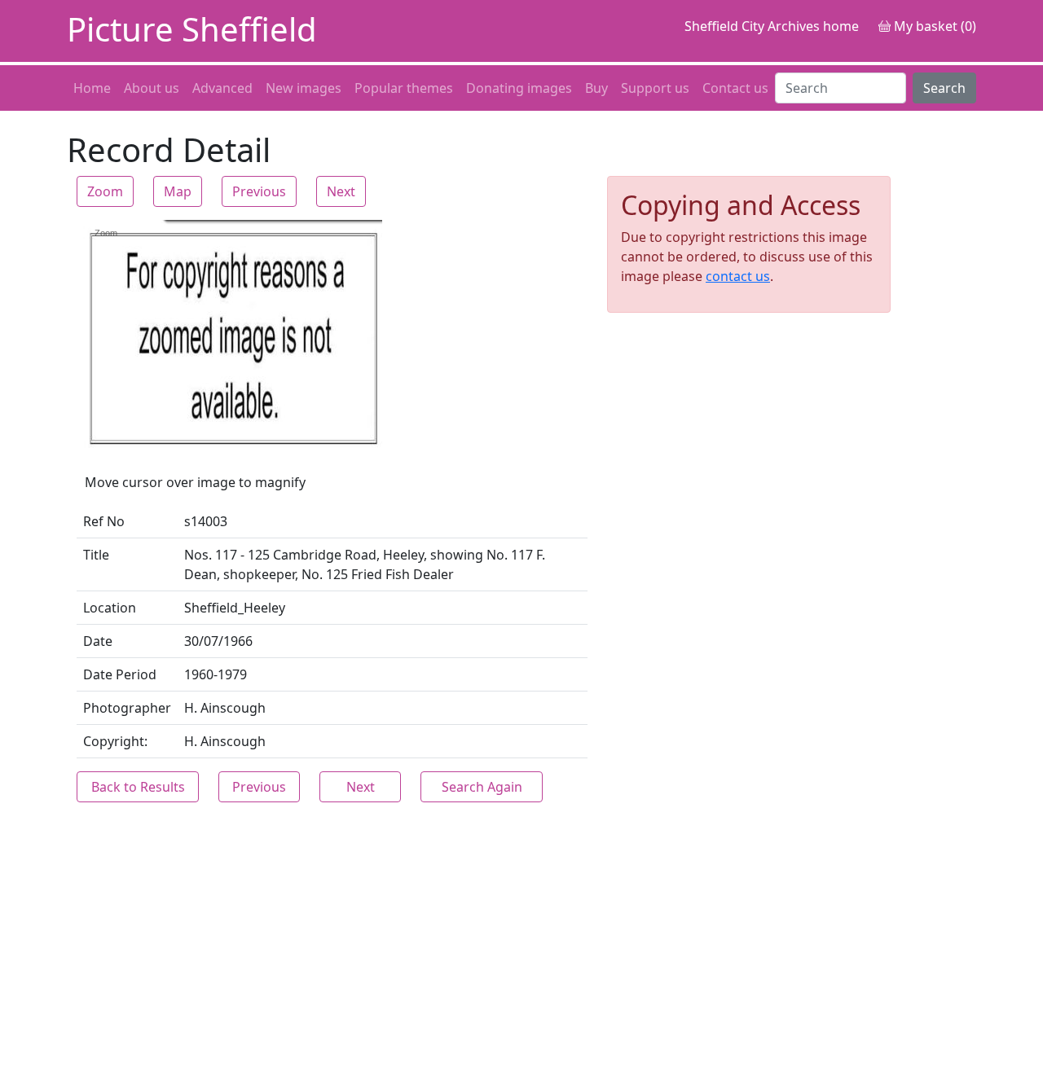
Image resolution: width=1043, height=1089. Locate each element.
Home (92, 88)
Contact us (735, 88)
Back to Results (138, 787)
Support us (655, 88)
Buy (596, 88)
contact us (738, 276)
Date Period (119, 674)
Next (341, 191)
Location (109, 608)
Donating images (519, 88)
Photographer (127, 708)
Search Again (482, 787)
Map (177, 191)
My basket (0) (933, 26)
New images (303, 88)
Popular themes (403, 88)
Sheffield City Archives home (771, 26)
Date (97, 641)
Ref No (104, 521)
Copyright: (115, 741)
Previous (259, 191)
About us (151, 88)
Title (96, 555)
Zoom (105, 191)
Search (944, 88)
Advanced (222, 88)
